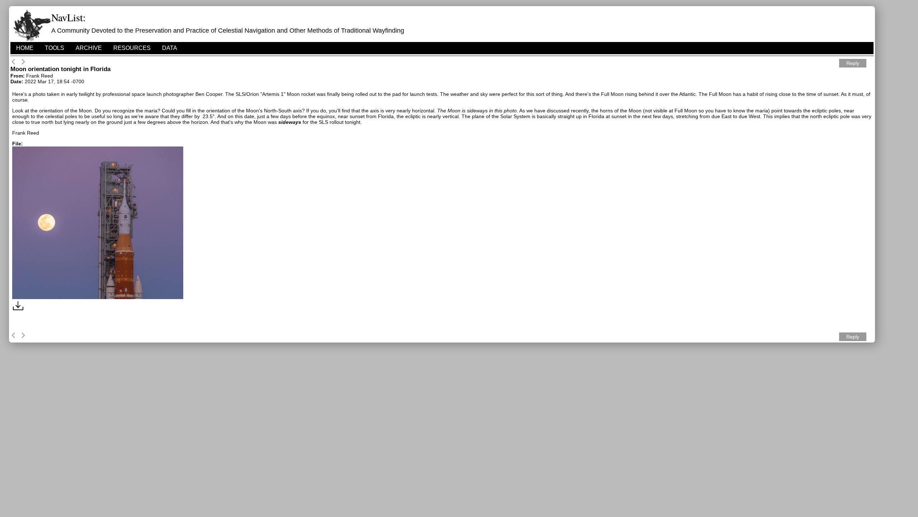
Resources (132, 48)
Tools (54, 48)
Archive (89, 48)
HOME (24, 48)
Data (169, 48)
